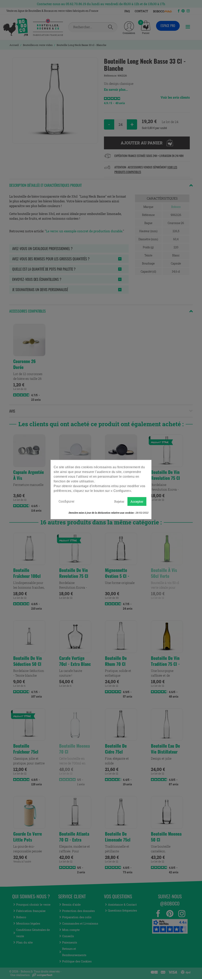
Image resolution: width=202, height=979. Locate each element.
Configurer (67, 501)
